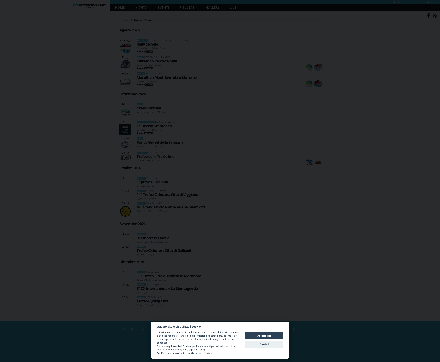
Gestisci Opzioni (182, 346)
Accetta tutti (264, 335)
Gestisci (264, 344)
